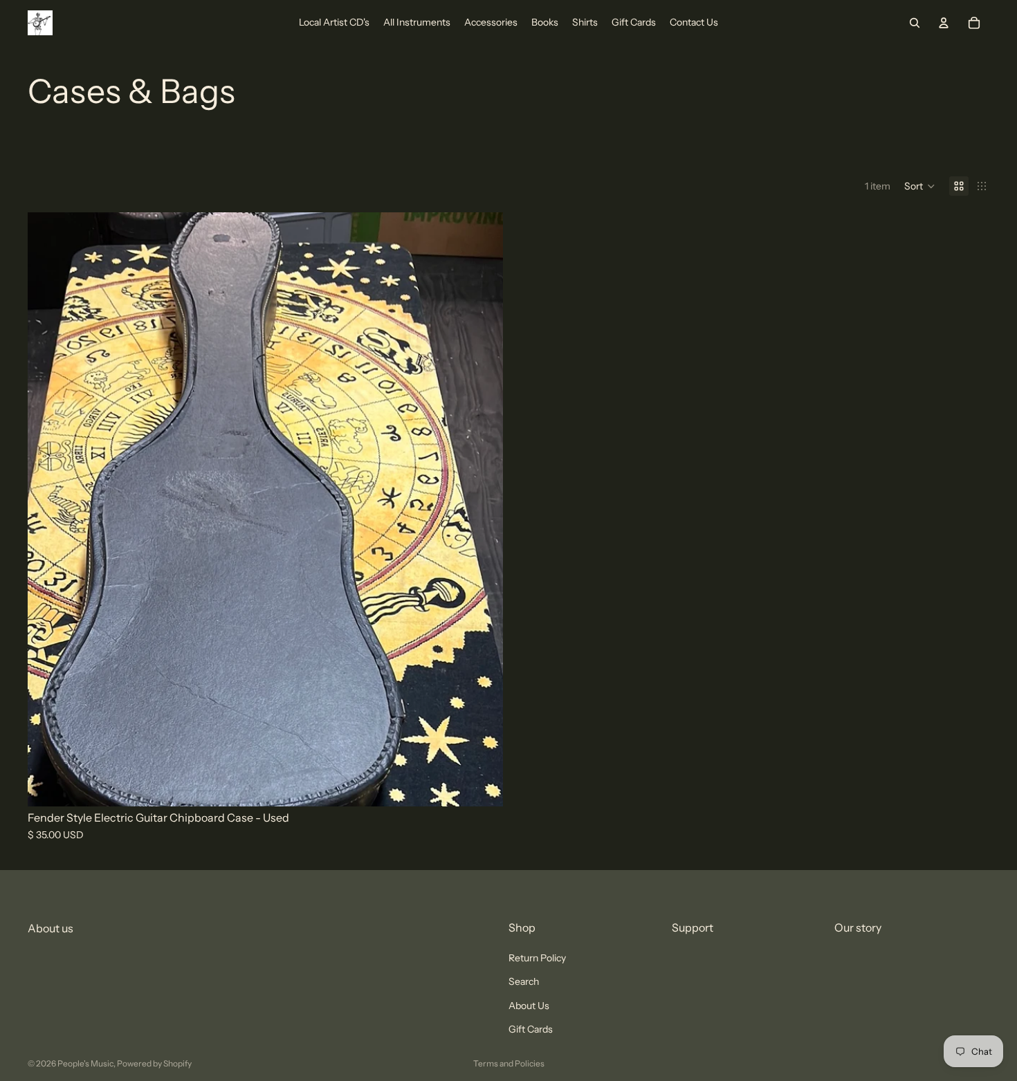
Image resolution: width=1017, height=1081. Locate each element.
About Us (528, 1005)
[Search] (914, 23)
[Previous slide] (48, 510)
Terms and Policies (508, 1063)
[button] (919, 186)
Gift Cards (530, 1029)
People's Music (85, 1063)
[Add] (481, 785)
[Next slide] (482, 510)
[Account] (943, 23)
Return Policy (537, 958)
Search (523, 982)
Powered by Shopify (154, 1063)
